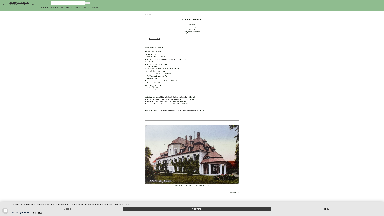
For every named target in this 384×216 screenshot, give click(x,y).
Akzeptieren (197, 209)
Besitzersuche (54, 7)
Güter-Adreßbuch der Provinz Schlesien (173, 97)
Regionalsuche (65, 7)
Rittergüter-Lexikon (19, 2)
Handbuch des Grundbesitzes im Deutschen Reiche (162, 99)
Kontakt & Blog (75, 7)
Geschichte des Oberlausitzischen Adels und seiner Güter (179, 110)
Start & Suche (44, 7)
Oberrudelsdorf (154, 39)
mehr (326, 209)
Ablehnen (68, 209)
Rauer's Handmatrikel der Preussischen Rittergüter (162, 104)
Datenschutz (85, 7)
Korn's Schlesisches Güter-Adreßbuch (158, 101)
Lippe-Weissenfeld (169, 59)
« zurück (148, 14)
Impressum (95, 7)
